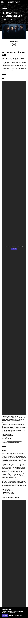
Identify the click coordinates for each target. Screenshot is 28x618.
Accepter (4, 615)
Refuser (11, 615)
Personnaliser (18, 615)
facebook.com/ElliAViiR (13, 497)
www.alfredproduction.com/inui (14, 441)
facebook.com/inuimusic (13, 442)
